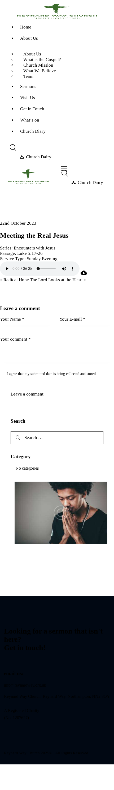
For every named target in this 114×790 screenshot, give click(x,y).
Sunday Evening (42, 258)
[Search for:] (57, 437)
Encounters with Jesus (34, 248)
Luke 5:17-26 (30, 253)
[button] (64, 168)
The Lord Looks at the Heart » (58, 279)
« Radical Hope (14, 279)
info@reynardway (19, 685)
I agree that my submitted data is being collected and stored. (52, 374)
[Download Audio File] (84, 274)
